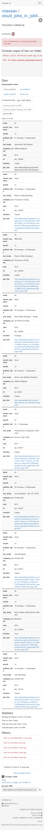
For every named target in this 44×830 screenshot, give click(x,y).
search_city (24, 94)
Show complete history (22, 773)
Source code (35, 813)
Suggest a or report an (26, 817)
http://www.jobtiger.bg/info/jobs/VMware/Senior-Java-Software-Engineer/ (27, 402)
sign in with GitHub (24, 100)
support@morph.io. (11, 803)
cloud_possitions (10, 89)
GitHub (6, 806)
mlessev (9, 11)
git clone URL (7, 786)
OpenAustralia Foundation (27, 824)
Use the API (7, 113)
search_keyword (10, 94)
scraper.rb (26, 782)
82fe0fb (39, 821)
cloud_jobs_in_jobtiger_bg (12, 782)
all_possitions (25, 89)
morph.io (6, 2)
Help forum (36, 815)
